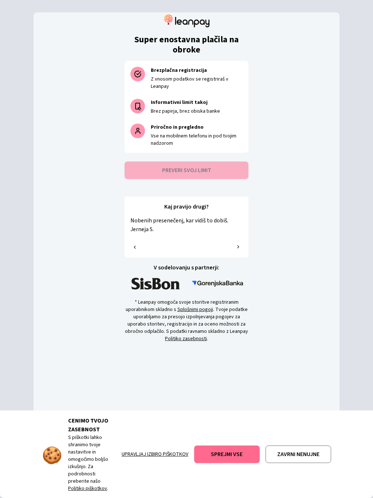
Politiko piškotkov (87, 488)
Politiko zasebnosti (186, 338)
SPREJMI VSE (227, 454)
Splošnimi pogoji (195, 309)
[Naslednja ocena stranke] (238, 246)
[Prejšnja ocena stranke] (134, 247)
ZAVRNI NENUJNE (298, 454)
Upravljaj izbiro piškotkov (155, 454)
